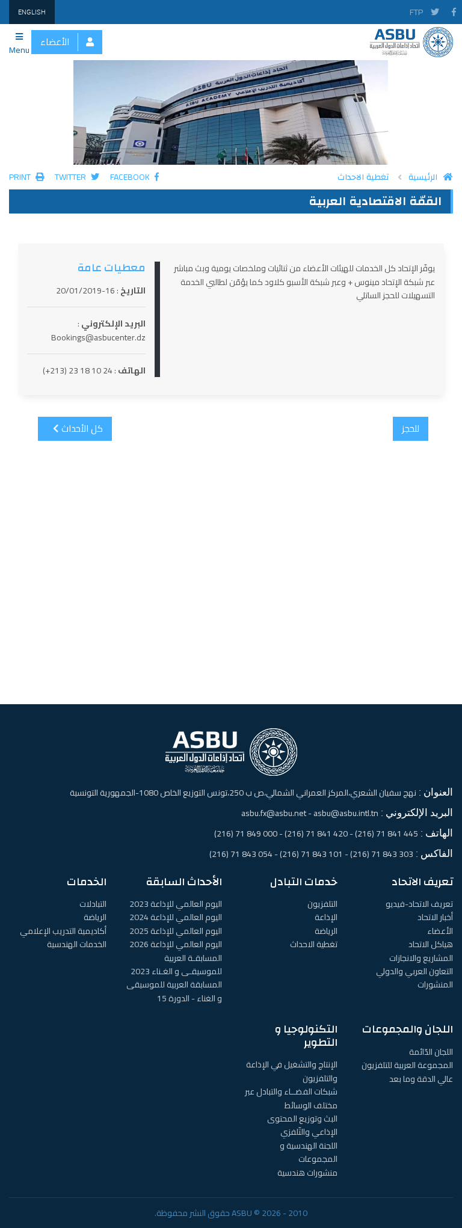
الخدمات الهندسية (76, 944)
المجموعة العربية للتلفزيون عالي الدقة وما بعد (407, 1071)
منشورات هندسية (307, 1172)
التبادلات (92, 904)
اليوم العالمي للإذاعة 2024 (175, 917)
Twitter (71, 177)
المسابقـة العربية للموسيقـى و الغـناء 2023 (176, 964)
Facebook (131, 177)
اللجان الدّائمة (431, 1052)
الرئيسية (422, 177)
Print (20, 177)
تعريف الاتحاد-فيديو (419, 904)
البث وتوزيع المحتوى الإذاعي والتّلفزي (302, 1125)
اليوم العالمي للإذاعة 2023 (175, 904)
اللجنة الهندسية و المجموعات (308, 1152)
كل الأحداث (81, 428)
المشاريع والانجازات (421, 958)
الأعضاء (54, 42)
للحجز (410, 428)
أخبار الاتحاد (435, 917)
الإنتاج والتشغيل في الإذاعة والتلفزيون (291, 1071)
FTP (416, 12)
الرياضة (326, 931)
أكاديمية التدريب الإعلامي (63, 931)
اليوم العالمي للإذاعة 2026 (175, 944)
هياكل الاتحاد (430, 944)
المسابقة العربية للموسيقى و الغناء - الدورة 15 (174, 991)
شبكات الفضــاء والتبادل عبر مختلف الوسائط (291, 1098)
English (32, 11)
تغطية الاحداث (363, 177)
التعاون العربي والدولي (414, 971)
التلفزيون (322, 904)
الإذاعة (326, 917)
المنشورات (435, 984)
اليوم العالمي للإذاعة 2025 (175, 931)
